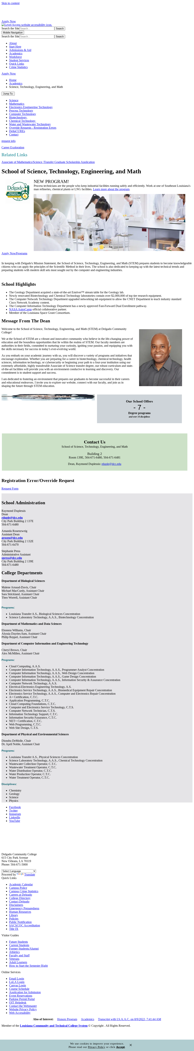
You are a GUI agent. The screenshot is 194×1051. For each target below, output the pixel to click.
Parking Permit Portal (22, 999)
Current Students (19, 945)
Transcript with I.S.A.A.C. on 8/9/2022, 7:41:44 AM (129, 1019)
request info (9, 141)
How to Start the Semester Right (28, 965)
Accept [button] (120, 1047)
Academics (15, 53)
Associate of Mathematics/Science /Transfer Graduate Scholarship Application (48, 162)
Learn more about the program (111, 189)
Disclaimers (16, 905)
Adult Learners (18, 962)
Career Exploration (13, 147)
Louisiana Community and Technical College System (54, 1025)
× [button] (130, 1045)
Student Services (19, 60)
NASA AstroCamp (20, 309)
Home (12, 80)
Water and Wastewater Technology (30, 124)
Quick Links (16, 63)
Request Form (10, 488)
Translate (29, 874)
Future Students (18, 941)
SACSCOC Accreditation (24, 925)
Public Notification (20, 922)
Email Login (16, 978)
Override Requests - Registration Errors (32, 127)
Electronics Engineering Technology (31, 107)
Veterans (14, 958)
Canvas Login (17, 985)
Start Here (15, 46)
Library (13, 915)
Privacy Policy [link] (96, 1047)
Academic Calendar (21, 884)
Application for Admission (25, 992)
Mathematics (16, 103)
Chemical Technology (22, 120)
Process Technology (21, 110)
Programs (21, 253)
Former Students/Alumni (24, 948)
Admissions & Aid (20, 50)
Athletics (14, 952)
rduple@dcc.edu (111, 464)
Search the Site (10, 28)
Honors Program (67, 1019)
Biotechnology (18, 117)
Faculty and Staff (19, 955)
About (13, 43)
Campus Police (18, 887)
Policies (13, 918)
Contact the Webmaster (23, 1006)
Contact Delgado (19, 901)
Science (13, 100)
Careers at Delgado (20, 894)
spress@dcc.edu (12, 557)
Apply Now (9, 21)
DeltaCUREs (17, 131)
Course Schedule (19, 988)
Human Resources (20, 911)
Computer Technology (22, 114)
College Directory (20, 898)
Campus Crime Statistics (23, 891)
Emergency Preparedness (24, 908)
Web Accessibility (20, 1012)
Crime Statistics (18, 67)
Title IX (13, 928)
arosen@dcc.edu (12, 537)
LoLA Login (16, 982)
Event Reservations (20, 995)
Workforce (15, 56)
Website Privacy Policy (23, 1009)
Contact (13, 134)
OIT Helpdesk (17, 1002)
